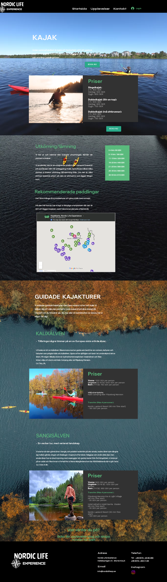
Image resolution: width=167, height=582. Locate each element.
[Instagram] (133, 572)
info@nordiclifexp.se (107, 571)
